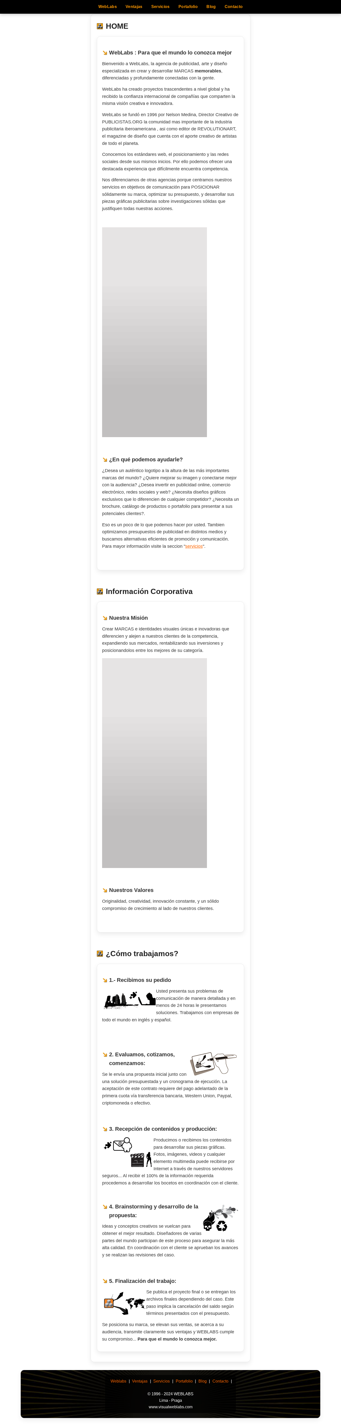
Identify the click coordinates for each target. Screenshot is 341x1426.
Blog (211, 6)
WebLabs (107, 6)
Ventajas (134, 6)
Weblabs (118, 1381)
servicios (194, 546)
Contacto (234, 6)
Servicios (160, 6)
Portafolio (188, 6)
